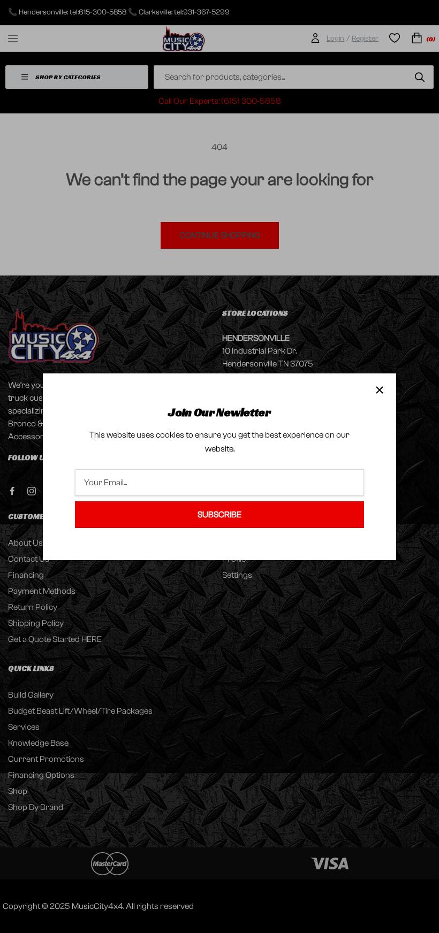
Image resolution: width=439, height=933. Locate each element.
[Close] (379, 390)
